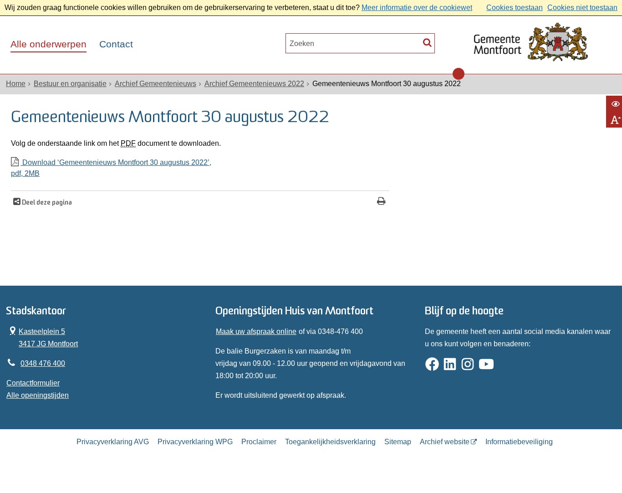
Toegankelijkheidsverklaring (330, 442)
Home (15, 83)
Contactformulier (33, 383)
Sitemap (397, 442)
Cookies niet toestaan (582, 7)
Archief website (444, 442)
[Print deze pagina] (381, 202)
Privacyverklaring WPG (195, 442)
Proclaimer (258, 442)
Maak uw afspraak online (256, 331)
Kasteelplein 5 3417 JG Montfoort (42, 336)
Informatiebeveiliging (519, 442)
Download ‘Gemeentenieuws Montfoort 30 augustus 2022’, (111, 168)
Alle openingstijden (37, 395)
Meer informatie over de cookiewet (417, 7)
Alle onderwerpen (48, 44)
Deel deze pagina (46, 203)
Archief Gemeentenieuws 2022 (254, 83)
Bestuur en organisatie (70, 83)
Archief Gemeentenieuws (155, 83)
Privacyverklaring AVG (112, 442)
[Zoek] (427, 42)
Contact (116, 44)
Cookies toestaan (514, 7)
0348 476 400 (42, 363)
